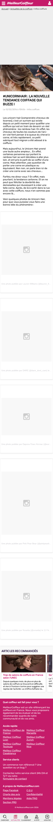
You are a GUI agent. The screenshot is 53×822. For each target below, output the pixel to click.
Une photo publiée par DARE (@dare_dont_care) (24, 370)
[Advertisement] (26, 38)
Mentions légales (12, 798)
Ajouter (47, 820)
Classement (26, 820)
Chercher (5, 820)
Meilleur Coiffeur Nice (35, 745)
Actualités (15, 820)
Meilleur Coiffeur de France (13, 731)
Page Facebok (10, 790)
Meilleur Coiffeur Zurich (35, 738)
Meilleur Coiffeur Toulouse (12, 745)
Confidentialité (34, 794)
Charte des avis (11, 794)
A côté (36, 820)
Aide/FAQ (31, 798)
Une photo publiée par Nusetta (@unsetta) (21, 630)
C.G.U (29, 790)
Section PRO (9, 802)
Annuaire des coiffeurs (20, 3)
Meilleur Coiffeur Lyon (12, 738)
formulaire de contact (15, 778)
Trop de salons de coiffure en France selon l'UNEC (23, 676)
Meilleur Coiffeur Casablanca (12, 752)
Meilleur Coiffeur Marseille (35, 731)
